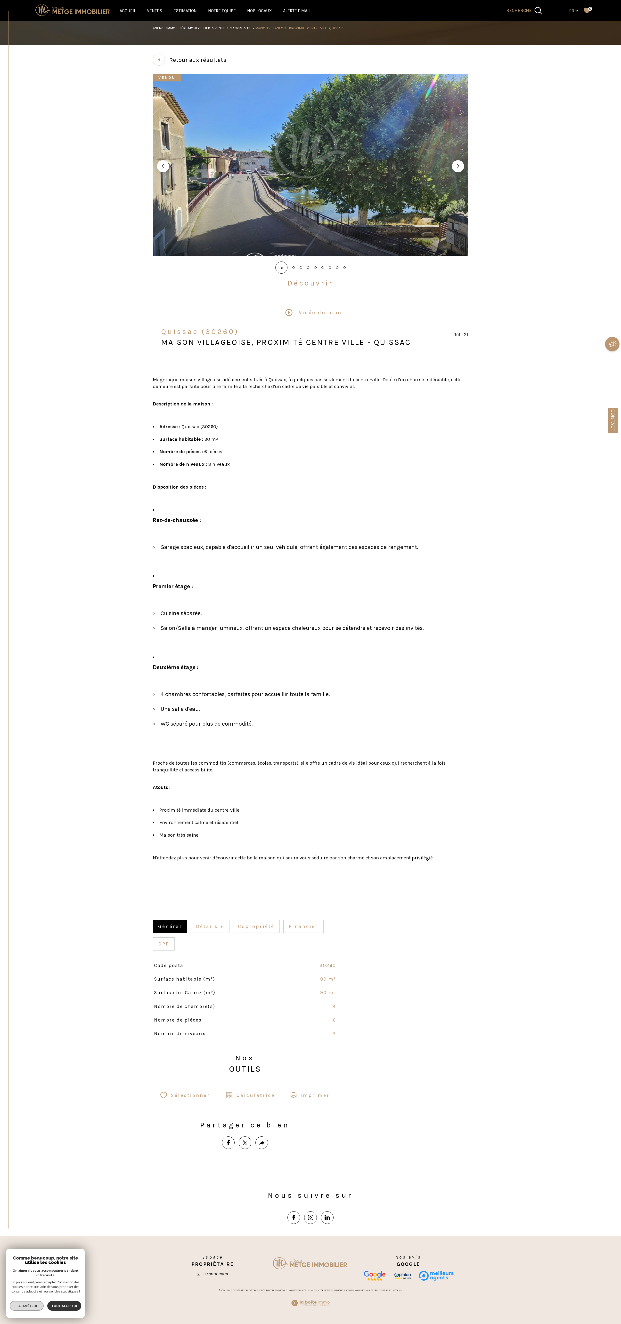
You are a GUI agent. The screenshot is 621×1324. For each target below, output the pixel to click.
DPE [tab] (164, 944)
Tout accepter (64, 1306)
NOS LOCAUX (259, 10)
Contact (613, 420)
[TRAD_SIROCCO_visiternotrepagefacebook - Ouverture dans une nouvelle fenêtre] (293, 1217)
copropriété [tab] (256, 926)
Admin (349, 1290)
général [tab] (170, 926)
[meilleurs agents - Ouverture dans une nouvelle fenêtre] (436, 1276)
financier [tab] (303, 926)
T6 (248, 28)
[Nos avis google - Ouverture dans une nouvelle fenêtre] (374, 1276)
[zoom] (310, 254)
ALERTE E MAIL (296, 10)
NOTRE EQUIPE (222, 10)
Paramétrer (26, 1306)
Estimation (185, 10)
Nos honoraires (297, 1290)
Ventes (154, 10)
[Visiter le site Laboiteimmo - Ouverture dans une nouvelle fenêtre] (310, 1308)
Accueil (128, 10)
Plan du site (315, 1290)
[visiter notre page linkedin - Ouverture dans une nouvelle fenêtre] (327, 1217)
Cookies (397, 1290)
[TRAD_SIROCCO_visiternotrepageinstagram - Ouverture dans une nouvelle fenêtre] (310, 1217)
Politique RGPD (383, 1290)
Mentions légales (333, 1290)
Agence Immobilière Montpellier (181, 28)
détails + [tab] (210, 926)
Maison (235, 28)
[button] (458, 166)
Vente (220, 28)
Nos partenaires (364, 1290)
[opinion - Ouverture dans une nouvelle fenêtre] (402, 1276)
